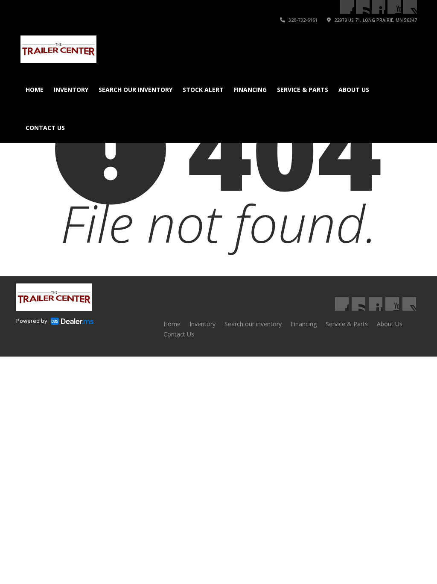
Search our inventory (135, 90)
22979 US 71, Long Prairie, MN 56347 (375, 20)
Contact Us (45, 128)
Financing (250, 90)
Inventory (71, 90)
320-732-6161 (302, 20)
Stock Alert (203, 90)
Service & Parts (302, 90)
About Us (353, 90)
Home (35, 90)
